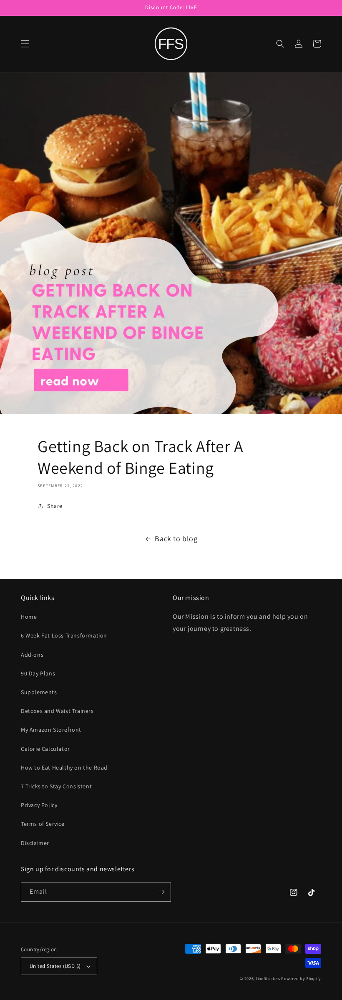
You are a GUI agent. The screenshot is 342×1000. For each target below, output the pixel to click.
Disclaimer (35, 843)
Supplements (39, 692)
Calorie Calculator (45, 748)
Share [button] (55, 506)
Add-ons (32, 654)
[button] (25, 44)
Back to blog (176, 538)
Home (29, 616)
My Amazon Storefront (51, 729)
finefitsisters (268, 978)
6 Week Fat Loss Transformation (64, 635)
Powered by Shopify (301, 978)
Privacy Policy (39, 805)
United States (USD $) (55, 966)
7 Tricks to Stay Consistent (56, 786)
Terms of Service (43, 824)
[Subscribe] (161, 892)
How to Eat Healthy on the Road (64, 767)
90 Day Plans (38, 673)
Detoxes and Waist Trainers (57, 711)
